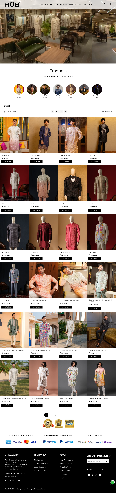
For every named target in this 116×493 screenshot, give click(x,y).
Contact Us (64, 474)
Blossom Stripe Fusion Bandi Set (40, 350)
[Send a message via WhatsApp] (112, 482)
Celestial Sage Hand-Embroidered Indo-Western (101, 301)
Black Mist (92, 155)
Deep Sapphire (35, 155)
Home (45, 76)
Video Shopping (40, 467)
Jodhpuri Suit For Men (58, 96)
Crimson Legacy (65, 252)
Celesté (4, 204)
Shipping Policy (66, 467)
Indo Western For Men (45, 96)
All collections (57, 76)
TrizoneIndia (41, 489)
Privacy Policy (65, 471)
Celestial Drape (93, 204)
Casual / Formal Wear (42, 464)
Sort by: (85, 106)
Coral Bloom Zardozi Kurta (39, 300)
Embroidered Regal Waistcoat (69, 350)
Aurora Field (92, 252)
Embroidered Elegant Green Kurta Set (13, 350)
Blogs (62, 478)
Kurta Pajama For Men (18, 96)
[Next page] (70, 415)
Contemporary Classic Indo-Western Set (14, 398)
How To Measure (66, 460)
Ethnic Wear (38, 460)
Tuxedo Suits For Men (97, 96)
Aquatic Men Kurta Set (66, 398)
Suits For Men (84, 96)
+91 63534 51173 (19, 473)
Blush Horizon (6, 155)
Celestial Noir (64, 204)
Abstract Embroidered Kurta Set (98, 398)
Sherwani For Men (71, 96)
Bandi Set (32, 96)
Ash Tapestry (6, 252)
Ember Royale (35, 252)
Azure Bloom (5, 300)
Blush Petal (34, 204)
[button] (110, 4)
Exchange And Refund (68, 464)
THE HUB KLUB (40, 471)
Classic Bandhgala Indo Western (98, 350)
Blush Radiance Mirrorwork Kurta (69, 300)
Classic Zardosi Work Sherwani (40, 398)
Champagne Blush (65, 155)
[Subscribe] (106, 461)
